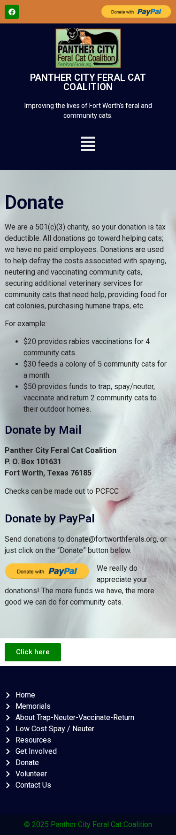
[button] (88, 145)
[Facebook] (12, 12)
